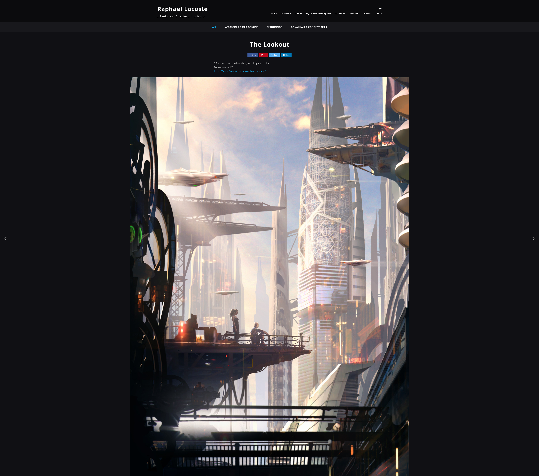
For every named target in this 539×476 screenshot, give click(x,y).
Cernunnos (274, 27)
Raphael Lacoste (182, 9)
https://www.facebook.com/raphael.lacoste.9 (240, 71)
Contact (367, 13)
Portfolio (286, 13)
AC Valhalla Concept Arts (309, 27)
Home (274, 13)
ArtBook (354, 13)
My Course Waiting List (318, 13)
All (214, 27)
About (298, 13)
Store (379, 13)
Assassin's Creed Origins (241, 27)
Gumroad (340, 13)
